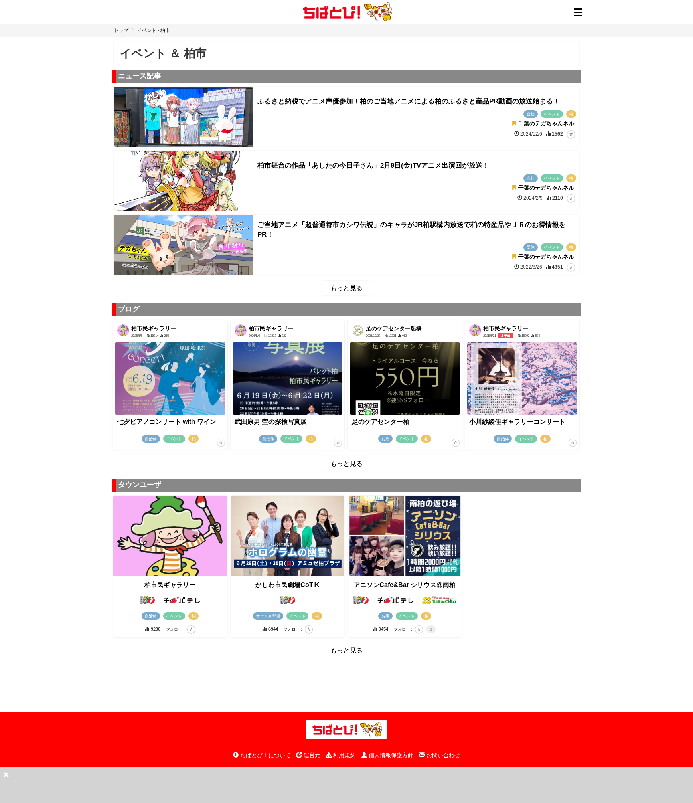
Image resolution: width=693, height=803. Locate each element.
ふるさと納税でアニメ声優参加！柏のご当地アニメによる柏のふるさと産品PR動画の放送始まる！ (408, 101)
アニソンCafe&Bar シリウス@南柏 (405, 584)
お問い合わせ (442, 755)
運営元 (311, 755)
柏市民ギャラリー (170, 584)
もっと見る (346, 288)
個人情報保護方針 (390, 755)
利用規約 (344, 755)
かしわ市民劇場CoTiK (287, 584)
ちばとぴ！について (265, 755)
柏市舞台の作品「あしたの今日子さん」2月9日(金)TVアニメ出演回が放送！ (373, 165)
